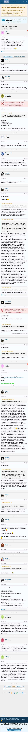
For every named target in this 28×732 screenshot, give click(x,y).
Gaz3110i (7, 76)
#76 (26, 563)
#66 (26, 178)
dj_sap (6, 188)
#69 (26, 344)
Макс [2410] (8, 579)
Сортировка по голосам (19, 56)
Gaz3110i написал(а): (6, 113)
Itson (6, 136)
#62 (26, 81)
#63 (26, 100)
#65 (26, 158)
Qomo (6, 639)
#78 (26, 621)
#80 (26, 661)
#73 (26, 499)
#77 (26, 584)
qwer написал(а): (5, 566)
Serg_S (3, 28)
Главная (23, 719)
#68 (26, 307)
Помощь (19, 719)
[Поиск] (26, 1)
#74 (26, 524)
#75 (26, 549)
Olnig (6, 558)
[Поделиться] (25, 37)
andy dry (7, 95)
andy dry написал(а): (6, 203)
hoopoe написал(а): (6, 502)
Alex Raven (8, 301)
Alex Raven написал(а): (7, 219)
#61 (26, 64)
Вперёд (18, 686)
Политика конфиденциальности (8, 719)
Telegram (8, 22)
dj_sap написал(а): (6, 324)
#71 (26, 396)
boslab (6, 616)
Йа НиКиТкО (8, 153)
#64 (26, 141)
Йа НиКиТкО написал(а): (7, 399)
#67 (26, 193)
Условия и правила (13, 718)
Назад (9, 686)
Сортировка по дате (7, 56)
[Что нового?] (23, 1)
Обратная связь (4, 718)
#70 (26, 370)
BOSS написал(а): (5, 287)
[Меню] (2, 2)
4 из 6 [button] (13, 686)
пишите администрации (16, 15)
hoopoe (7, 173)
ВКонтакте (17, 22)
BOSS (6, 59)
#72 (26, 462)
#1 (26, 37)
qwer (6, 544)
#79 (26, 644)
